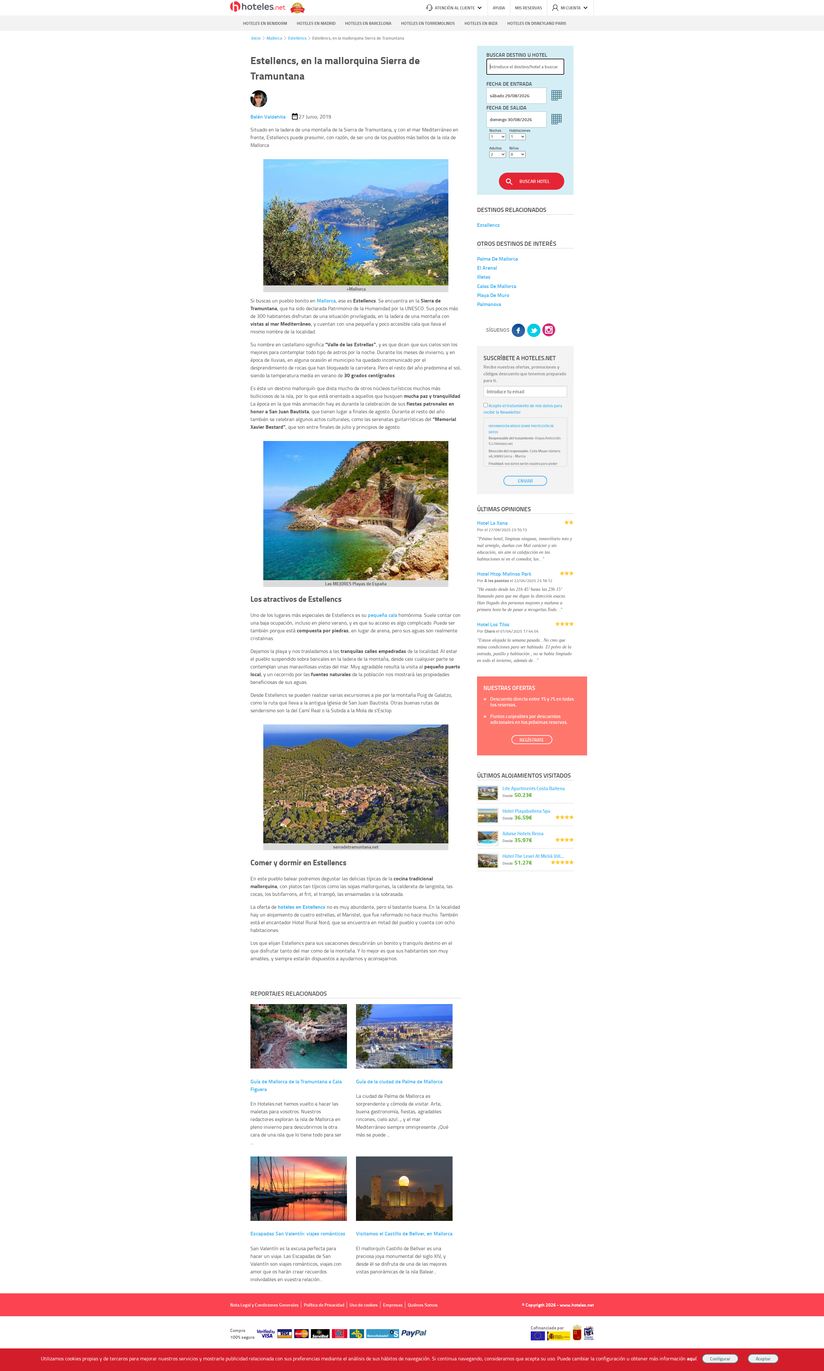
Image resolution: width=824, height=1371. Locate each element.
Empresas (393, 1305)
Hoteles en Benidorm (265, 23)
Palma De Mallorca (497, 258)
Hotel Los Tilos (493, 624)
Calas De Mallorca (496, 286)
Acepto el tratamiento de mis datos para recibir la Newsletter (522, 409)
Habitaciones (519, 130)
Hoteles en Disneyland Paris (536, 23)
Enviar (525, 480)
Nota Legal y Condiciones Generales (264, 1305)
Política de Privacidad (324, 1305)
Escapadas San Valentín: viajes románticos (297, 1233)
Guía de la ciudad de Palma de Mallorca (399, 1081)
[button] (412, 685)
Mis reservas (528, 8)
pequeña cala (382, 614)
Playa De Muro (493, 295)
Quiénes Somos (423, 1305)
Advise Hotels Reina (523, 833)
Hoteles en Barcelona (368, 23)
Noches (495, 130)
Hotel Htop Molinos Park (504, 573)
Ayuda (499, 8)
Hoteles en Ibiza (481, 23)
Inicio (256, 38)
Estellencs (297, 38)
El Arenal (487, 267)
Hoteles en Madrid (316, 23)
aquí (692, 1358)
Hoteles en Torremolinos (428, 23)
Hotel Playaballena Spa (526, 810)
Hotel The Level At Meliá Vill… (533, 855)
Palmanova (489, 304)
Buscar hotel (535, 181)
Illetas (484, 277)
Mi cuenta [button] (571, 8)
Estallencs (488, 224)
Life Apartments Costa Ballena (533, 788)
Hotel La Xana (492, 522)
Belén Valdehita (268, 116)
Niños (514, 148)
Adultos (495, 148)
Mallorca (274, 38)
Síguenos (498, 329)
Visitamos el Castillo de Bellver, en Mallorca (404, 1233)
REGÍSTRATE (532, 739)
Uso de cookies (364, 1305)
